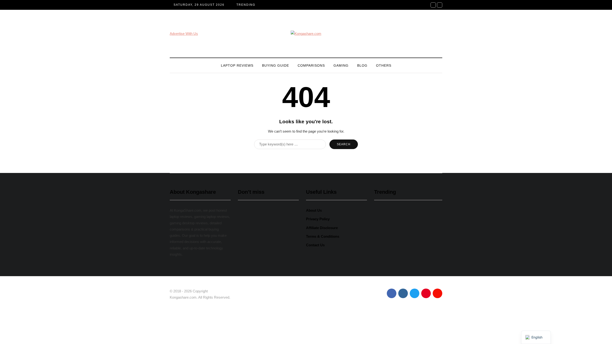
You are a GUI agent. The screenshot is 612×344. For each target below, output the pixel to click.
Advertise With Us (184, 34)
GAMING (341, 65)
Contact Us (315, 245)
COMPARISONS (311, 65)
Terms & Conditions (322, 236)
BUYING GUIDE (275, 65)
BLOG (362, 65)
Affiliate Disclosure (322, 228)
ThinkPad (285, 271)
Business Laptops (255, 271)
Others (383, 65)
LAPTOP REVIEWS (237, 65)
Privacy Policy (318, 219)
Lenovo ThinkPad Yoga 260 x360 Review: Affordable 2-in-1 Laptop (268, 246)
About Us (314, 210)
